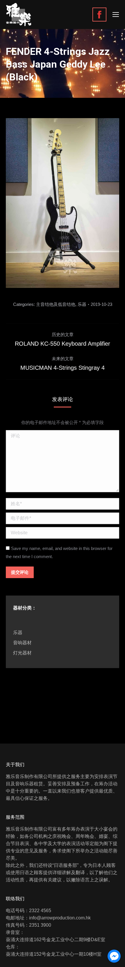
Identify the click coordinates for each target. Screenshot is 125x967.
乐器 (82, 304)
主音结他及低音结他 (55, 304)
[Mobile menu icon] (115, 14)
